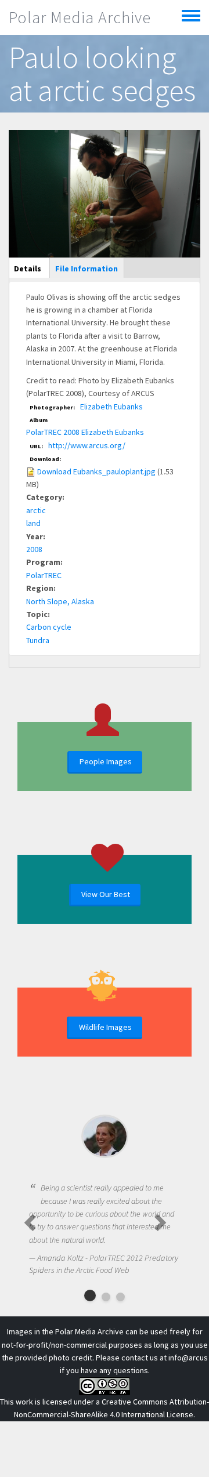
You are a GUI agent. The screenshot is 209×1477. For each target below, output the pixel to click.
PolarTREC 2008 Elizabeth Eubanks (85, 432)
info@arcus (188, 1357)
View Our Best (105, 894)
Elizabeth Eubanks (111, 406)
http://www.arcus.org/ (86, 445)
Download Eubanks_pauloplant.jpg (96, 471)
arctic (36, 510)
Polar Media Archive (80, 17)
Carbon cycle (48, 627)
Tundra (37, 640)
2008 (34, 549)
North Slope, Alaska (60, 601)
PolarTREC (44, 575)
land (33, 523)
